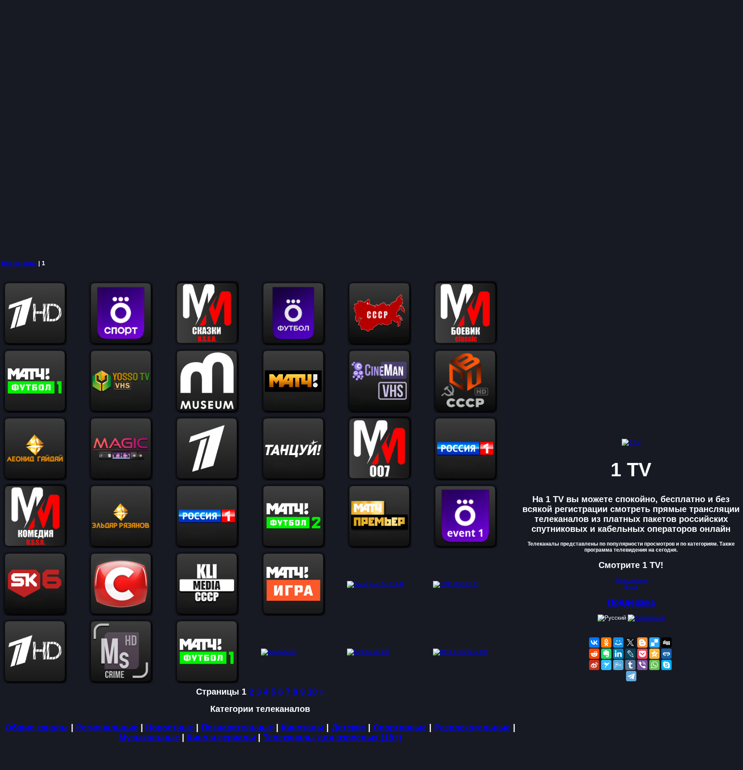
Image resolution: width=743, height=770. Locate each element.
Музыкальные (149, 737)
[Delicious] (654, 642)
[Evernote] (606, 654)
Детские (348, 727)
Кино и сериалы (221, 737)
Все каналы (19, 263)
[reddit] (594, 654)
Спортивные (400, 727)
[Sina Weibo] (594, 665)
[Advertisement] (258, 129)
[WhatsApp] (654, 665)
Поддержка (631, 602)
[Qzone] (654, 654)
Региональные (107, 727)
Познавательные (237, 727)
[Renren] (666, 654)
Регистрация (631, 580)
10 (312, 691)
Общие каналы (36, 727)
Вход (631, 587)
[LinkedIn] (618, 654)
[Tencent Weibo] (618, 665)
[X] (630, 642)
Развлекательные (472, 727)
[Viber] (642, 665)
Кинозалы (302, 727)
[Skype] (666, 665)
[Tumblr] (630, 665)
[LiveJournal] (630, 654)
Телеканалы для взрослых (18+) (332, 737)
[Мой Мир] (618, 642)
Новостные (169, 727)
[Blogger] (642, 642)
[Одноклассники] (606, 642)
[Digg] (666, 642)
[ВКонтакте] (594, 642)
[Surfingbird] (606, 665)
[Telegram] (631, 676)
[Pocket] (642, 654)
